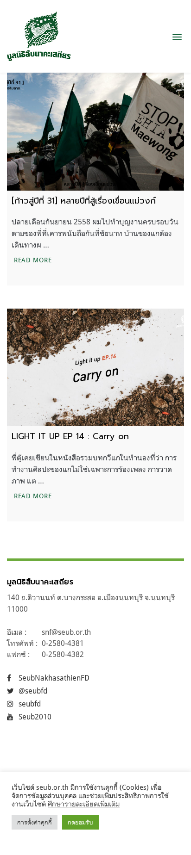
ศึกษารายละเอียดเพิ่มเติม (84, 803)
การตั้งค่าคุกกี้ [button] (34, 822)
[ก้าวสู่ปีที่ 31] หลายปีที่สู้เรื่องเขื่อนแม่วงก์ (84, 200)
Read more (34, 259)
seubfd (30, 703)
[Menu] (177, 36)
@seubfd (33, 690)
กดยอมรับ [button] (80, 822)
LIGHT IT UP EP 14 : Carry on (70, 436)
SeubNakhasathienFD (54, 677)
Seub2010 (35, 716)
